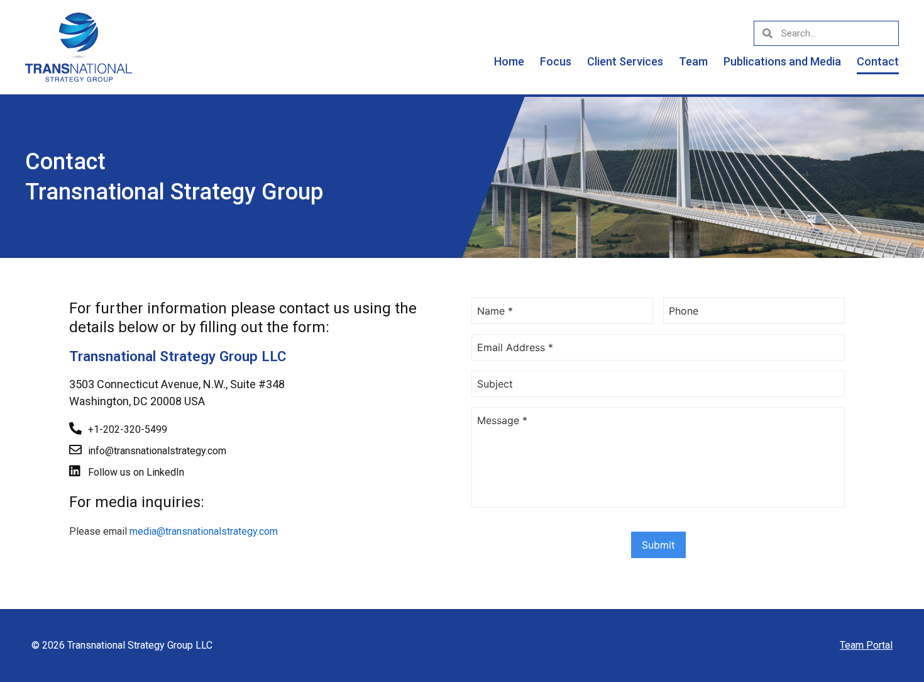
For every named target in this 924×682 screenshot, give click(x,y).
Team (693, 61)
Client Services (625, 61)
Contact (878, 61)
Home (509, 61)
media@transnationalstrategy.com (203, 531)
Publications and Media (782, 61)
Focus (555, 61)
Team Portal (866, 645)
